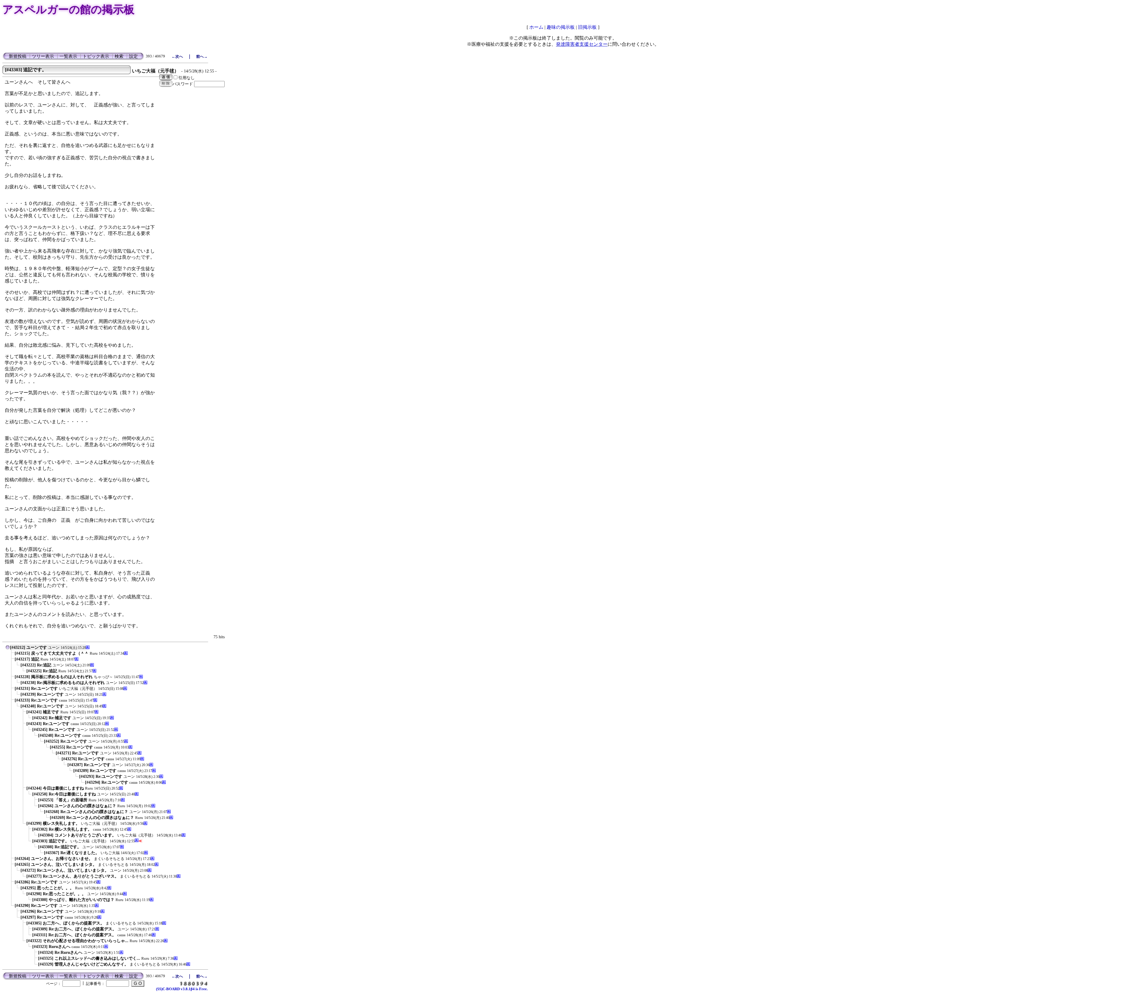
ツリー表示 (43, 56)
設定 (133, 56)
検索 (119, 56)
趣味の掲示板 (561, 27)
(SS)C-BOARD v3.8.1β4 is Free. (182, 989)
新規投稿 (17, 56)
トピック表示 (96, 56)
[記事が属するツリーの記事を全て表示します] (7, 648)
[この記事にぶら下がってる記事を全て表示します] (12, 654)
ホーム (536, 27)
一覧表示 (68, 56)
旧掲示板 (587, 27)
